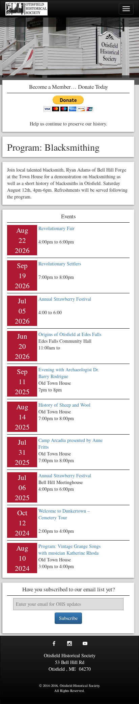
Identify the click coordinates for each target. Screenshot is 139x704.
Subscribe (68, 618)
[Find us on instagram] (69, 644)
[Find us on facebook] (54, 644)
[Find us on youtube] (85, 644)
